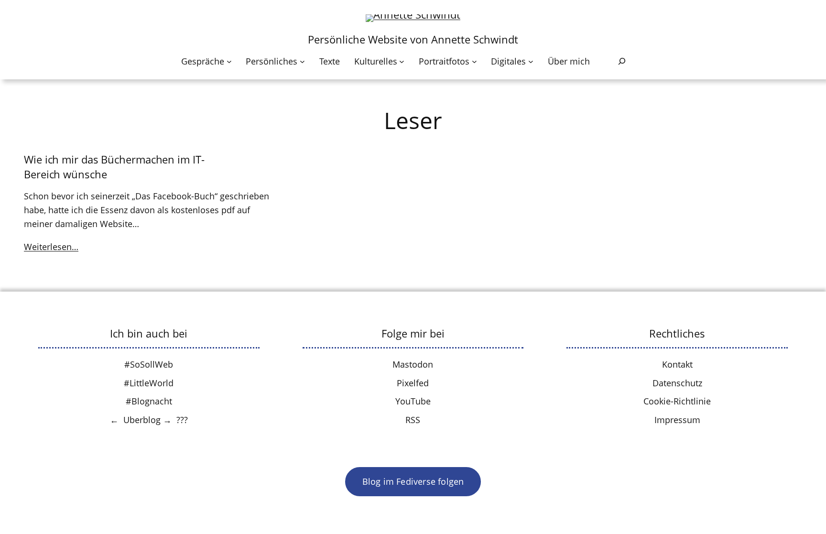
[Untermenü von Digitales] (530, 61)
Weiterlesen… (51, 246)
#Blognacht (149, 401)
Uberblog (142, 419)
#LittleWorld (149, 383)
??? (182, 419)
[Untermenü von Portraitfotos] (474, 61)
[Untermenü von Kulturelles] (401, 61)
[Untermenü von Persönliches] (302, 61)
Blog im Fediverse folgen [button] (413, 481)
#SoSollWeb (148, 364)
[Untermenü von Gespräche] (229, 61)
